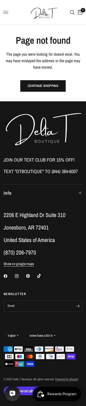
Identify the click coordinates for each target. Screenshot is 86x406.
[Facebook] (9, 276)
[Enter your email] (77, 306)
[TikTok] (42, 276)
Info (8, 193)
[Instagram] (20, 276)
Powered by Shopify (66, 379)
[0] (79, 12)
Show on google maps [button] (19, 264)
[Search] (72, 12)
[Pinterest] (31, 276)
